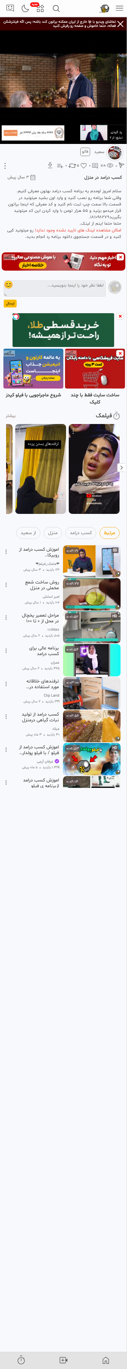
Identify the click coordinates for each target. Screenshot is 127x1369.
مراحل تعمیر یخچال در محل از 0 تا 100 (40, 618)
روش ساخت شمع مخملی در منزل (42, 585)
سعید (99, 152)
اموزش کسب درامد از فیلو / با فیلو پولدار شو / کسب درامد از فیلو (39, 750)
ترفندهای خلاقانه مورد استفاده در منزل (42, 684)
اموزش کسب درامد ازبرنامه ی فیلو (41, 783)
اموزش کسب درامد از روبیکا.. (39, 552)
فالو (85, 152)
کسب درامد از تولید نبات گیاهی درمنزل (40, 717)
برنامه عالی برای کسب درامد (44, 651)
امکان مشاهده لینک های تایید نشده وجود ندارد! (78, 230)
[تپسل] (16, 316)
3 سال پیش (18, 177)
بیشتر (11, 416)
